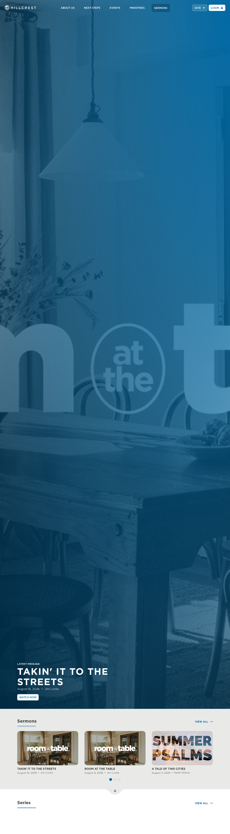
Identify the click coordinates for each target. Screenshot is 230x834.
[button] (110, 779)
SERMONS (160, 8)
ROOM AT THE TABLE (99, 768)
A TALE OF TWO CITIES (168, 768)
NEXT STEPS (92, 7)
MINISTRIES (137, 7)
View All (201, 721)
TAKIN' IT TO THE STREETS (36, 768)
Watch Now (28, 697)
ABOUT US (67, 7)
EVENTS (115, 7)
